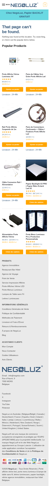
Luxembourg (28, 420)
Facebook (6, 394)
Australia (16, 414)
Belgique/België (28, 414)
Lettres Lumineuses (10, 298)
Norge (36, 422)
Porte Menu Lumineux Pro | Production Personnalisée (35, 236)
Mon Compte (7, 346)
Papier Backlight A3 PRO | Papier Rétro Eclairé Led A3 (36, 186)
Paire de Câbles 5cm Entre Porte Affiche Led (35, 75)
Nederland (14, 422)
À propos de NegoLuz (11, 331)
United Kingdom (9, 428)
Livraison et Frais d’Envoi (13, 322)
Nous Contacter (9, 351)
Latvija (10, 420)
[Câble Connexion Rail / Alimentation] (12, 168)
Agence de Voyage (10, 274)
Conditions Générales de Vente (15, 309)
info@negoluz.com (16, 376)
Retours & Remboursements (14, 326)
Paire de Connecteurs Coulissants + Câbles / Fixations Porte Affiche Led (35, 130)
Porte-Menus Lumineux (12, 290)
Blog (4, 335)
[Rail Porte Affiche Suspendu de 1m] (12, 113)
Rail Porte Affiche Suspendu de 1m (9, 128)
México (5, 422)
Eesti (32, 417)
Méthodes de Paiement (12, 318)
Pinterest (6, 408)
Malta (37, 420)
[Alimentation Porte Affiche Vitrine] (12, 220)
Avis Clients (7, 359)
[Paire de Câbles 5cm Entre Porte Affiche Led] (36, 60)
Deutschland (7, 417)
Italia (4, 420)
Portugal (16, 425)
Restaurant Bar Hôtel (11, 270)
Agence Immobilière (10, 265)
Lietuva (18, 420)
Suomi (39, 425)
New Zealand (26, 422)
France (17, 417)
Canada (40, 414)
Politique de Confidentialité (13, 313)
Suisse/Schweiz (28, 425)
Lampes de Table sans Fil (13, 294)
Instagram (6, 401)
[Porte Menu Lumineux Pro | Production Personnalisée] (36, 220)
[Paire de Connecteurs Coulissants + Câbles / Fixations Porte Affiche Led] (36, 113)
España (25, 417)
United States (23, 428)
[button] (44, 5)
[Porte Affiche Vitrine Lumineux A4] (12, 60)
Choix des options (36, 202)
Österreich (6, 425)
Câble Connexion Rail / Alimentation (11, 183)
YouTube (6, 404)
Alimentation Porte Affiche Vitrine (10, 235)
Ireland (39, 417)
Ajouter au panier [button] (12, 89)
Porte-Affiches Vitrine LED (13, 286)
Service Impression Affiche (13, 283)
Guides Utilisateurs (10, 355)
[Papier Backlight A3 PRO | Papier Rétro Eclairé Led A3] (36, 170)
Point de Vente (8, 278)
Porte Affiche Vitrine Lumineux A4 (10, 75)
